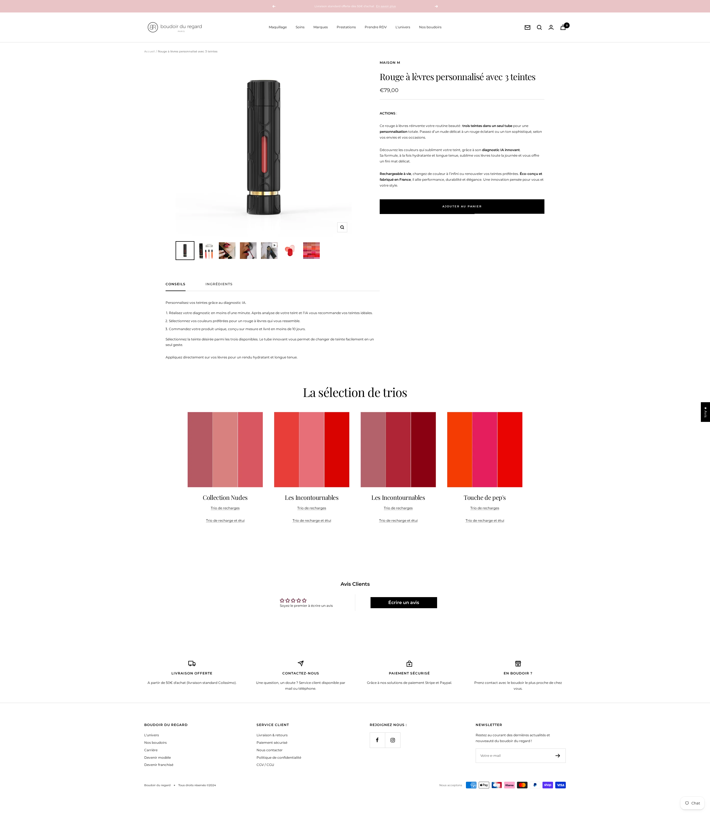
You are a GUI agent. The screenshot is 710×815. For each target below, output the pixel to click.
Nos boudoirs (430, 27)
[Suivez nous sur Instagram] (392, 740)
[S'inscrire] (558, 756)
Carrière (151, 750)
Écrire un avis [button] (403, 602)
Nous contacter (270, 750)
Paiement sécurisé (272, 742)
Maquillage (278, 27)
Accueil (149, 51)
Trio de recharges (225, 508)
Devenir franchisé (158, 765)
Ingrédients (219, 284)
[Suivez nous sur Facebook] (377, 740)
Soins (300, 27)
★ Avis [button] (706, 412)
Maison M (390, 62)
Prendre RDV (376, 27)
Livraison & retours (272, 735)
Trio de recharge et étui (225, 520)
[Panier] (563, 27)
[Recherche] (539, 27)
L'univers (402, 27)
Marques (320, 27)
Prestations (346, 27)
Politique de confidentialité (279, 757)
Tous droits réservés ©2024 (197, 785)
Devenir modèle (157, 757)
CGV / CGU (265, 765)
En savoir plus (386, 6)
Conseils (176, 284)
